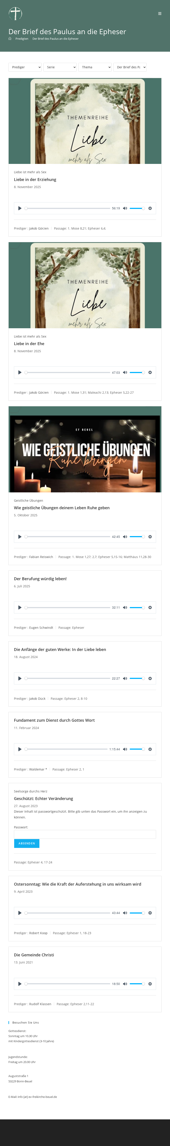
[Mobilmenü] (160, 13)
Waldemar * (38, 769)
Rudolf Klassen (40, 1004)
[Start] (9, 39)
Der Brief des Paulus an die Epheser (56, 39)
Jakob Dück (37, 698)
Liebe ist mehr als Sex (30, 172)
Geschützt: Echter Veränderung (43, 798)
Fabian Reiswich (41, 556)
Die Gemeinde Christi (34, 954)
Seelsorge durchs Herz (30, 791)
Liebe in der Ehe (29, 343)
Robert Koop (38, 933)
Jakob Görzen (39, 228)
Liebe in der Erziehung (35, 179)
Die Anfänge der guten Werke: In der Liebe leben (60, 649)
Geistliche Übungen (28, 500)
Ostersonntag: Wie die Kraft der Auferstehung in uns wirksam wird (77, 884)
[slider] (67, 208)
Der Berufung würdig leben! (40, 578)
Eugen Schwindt (41, 627)
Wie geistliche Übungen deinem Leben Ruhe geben (62, 507)
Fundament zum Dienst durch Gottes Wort (54, 720)
